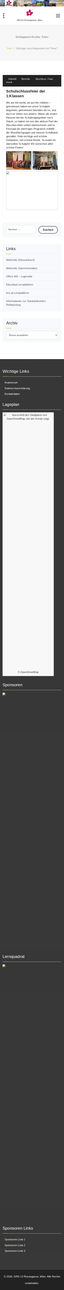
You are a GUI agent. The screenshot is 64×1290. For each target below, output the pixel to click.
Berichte (26, 79)
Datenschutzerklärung (17, 388)
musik (9, 82)
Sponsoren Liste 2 (15, 1245)
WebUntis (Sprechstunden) (21, 268)
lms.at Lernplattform (17, 292)
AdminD (12, 79)
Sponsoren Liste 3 (15, 1250)
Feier (50, 79)
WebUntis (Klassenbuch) (20, 259)
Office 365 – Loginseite (19, 276)
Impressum (11, 382)
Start (9, 48)
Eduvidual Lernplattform (19, 284)
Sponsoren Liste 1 (15, 1239)
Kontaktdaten (12, 393)
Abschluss (40, 79)
